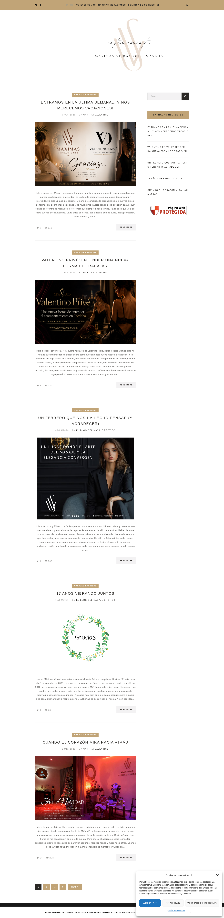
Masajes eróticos (85, 95)
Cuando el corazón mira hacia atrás (85, 742)
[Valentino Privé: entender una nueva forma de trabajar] (85, 311)
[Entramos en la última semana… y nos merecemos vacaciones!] (85, 154)
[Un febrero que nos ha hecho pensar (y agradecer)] (85, 478)
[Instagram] (36, 5)
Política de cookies (176, 910)
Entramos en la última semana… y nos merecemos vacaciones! (167, 131)
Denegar (173, 903)
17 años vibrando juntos (85, 593)
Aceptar (150, 903)
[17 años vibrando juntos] (85, 639)
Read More (126, 227)
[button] (217, 875)
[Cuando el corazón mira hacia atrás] (85, 788)
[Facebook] (40, 5)
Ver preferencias (202, 903)
